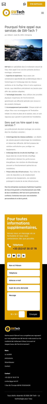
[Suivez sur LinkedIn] (23, 256)
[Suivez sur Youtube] (14, 256)
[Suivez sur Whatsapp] (24, 4)
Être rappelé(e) (36, 4)
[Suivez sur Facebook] (9, 256)
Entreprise (28, 35)
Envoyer (33, 314)
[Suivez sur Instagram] (19, 256)
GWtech (10, 35)
